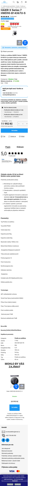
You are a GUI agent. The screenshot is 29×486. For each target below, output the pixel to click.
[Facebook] (3, 440)
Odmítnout (10, 484)
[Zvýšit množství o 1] (27, 124)
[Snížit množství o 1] (19, 124)
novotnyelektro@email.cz (13, 432)
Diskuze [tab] (20, 147)
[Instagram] (7, 440)
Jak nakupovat (6, 448)
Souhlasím (17, 484)
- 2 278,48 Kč (13, 115)
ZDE (11, 197)
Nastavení (15, 481)
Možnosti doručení (7, 451)
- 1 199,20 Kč (13, 111)
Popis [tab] (7, 147)
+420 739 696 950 (11, 435)
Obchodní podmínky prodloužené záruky (13, 458)
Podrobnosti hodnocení (7, 18)
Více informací (8, 112)
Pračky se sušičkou (20, 338)
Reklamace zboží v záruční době (11, 461)
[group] (14, 399)
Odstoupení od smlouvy (8, 463)
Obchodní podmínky (7, 453)
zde (22, 479)
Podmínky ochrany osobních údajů (11, 456)
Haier (7, 21)
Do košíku (14, 130)
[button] (14, 408)
